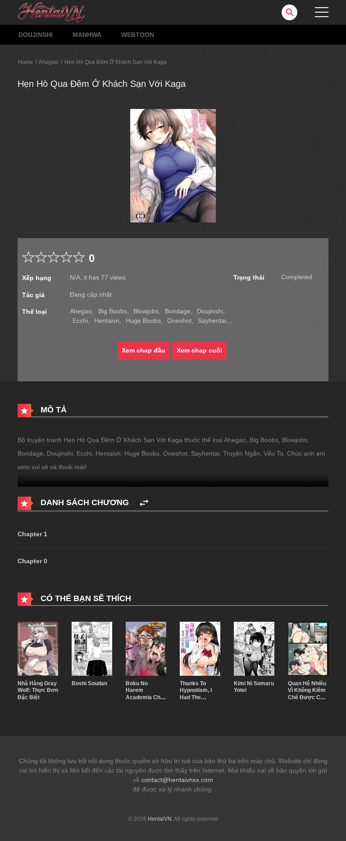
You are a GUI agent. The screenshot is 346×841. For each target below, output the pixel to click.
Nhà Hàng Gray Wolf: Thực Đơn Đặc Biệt (38, 690)
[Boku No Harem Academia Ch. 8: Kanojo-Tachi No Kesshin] (146, 647)
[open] (321, 12)
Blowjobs (146, 311)
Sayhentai (212, 320)
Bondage (178, 311)
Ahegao (48, 62)
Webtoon (137, 34)
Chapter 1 (32, 534)
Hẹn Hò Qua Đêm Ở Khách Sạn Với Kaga (115, 62)
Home (25, 62)
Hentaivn (106, 320)
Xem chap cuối (199, 350)
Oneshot (179, 320)
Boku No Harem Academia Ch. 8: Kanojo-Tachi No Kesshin (145, 697)
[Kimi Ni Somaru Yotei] (254, 647)
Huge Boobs (143, 320)
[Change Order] (144, 503)
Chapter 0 (32, 561)
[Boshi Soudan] (92, 647)
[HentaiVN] (51, 11)
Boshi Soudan (89, 683)
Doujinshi (35, 34)
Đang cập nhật (91, 294)
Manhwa (87, 34)
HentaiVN (160, 819)
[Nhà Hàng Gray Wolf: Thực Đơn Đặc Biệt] (38, 647)
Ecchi (80, 320)
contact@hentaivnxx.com (177, 779)
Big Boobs (112, 311)
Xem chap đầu (143, 350)
